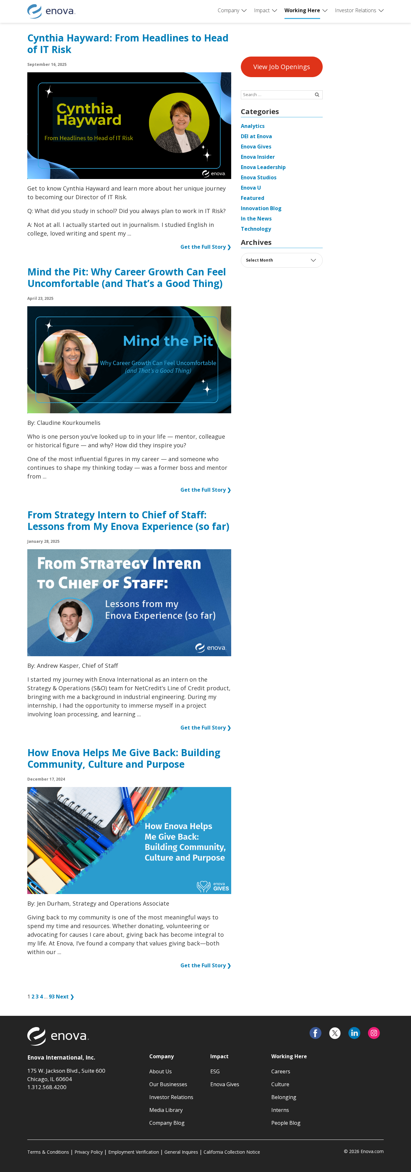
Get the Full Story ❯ (205, 246)
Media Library (166, 1110)
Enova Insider (258, 156)
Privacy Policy (88, 1152)
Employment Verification (133, 1152)
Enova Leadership (263, 167)
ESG (215, 1071)
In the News (256, 218)
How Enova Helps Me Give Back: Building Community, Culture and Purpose (123, 759)
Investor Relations (355, 10)
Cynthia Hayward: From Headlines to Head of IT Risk (128, 44)
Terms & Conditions (48, 1152)
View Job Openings (281, 66)
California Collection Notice (232, 1152)
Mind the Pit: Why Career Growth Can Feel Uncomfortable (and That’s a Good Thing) (126, 278)
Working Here (302, 10)
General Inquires (181, 1152)
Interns (280, 1110)
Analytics (253, 126)
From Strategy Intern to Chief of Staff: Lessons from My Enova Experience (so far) (128, 521)
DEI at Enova (256, 136)
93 (52, 996)
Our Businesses (168, 1084)
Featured (252, 197)
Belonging (283, 1097)
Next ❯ (65, 996)
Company (228, 10)
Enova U (251, 187)
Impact (262, 10)
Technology (256, 228)
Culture (280, 1084)
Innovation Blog (261, 208)
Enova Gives (256, 146)
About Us (160, 1071)
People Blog (286, 1122)
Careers (280, 1071)
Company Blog (167, 1122)
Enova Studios (258, 177)
